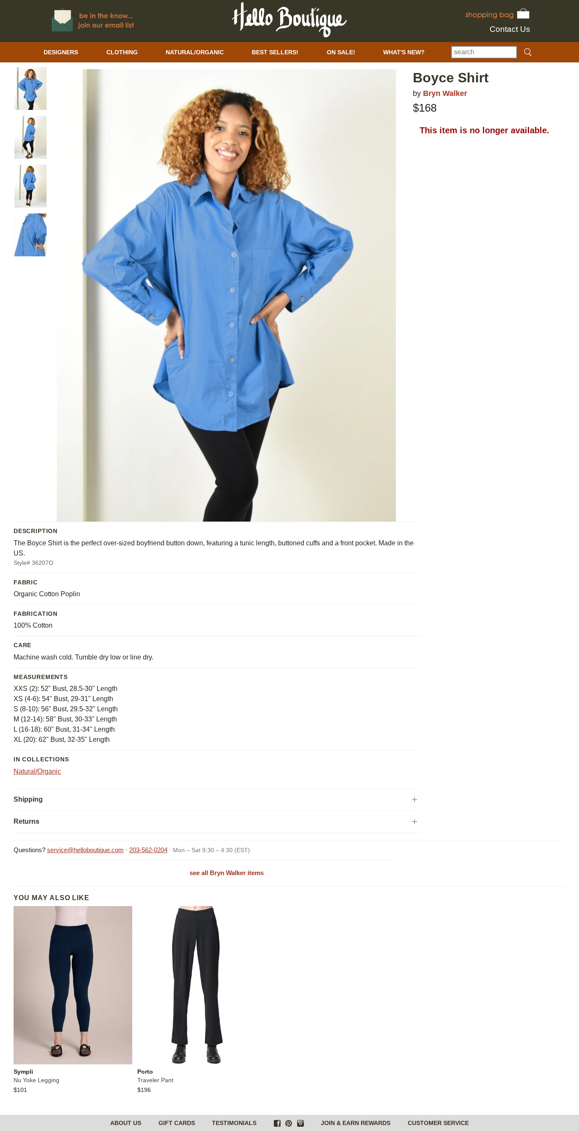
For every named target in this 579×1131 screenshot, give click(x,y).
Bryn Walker (445, 93)
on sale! (341, 52)
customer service (438, 1123)
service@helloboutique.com (85, 849)
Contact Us (510, 29)
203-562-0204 (148, 849)
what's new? (404, 52)
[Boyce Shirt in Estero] (30, 88)
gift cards (177, 1123)
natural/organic (195, 52)
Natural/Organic (37, 771)
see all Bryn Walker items (226, 872)
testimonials (234, 1123)
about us (125, 1123)
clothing (122, 52)
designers (61, 52)
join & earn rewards (355, 1123)
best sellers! (275, 52)
